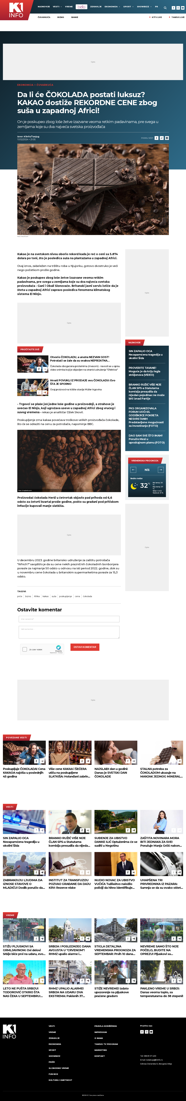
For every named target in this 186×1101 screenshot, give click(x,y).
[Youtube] (183, 8)
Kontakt (99, 1056)
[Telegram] (167, 138)
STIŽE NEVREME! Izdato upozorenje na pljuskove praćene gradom (111, 992)
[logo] (24, 1056)
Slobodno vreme (59, 1068)
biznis (28, 596)
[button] (133, 470)
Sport (127, 6)
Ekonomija (111, 6)
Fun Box (53, 1074)
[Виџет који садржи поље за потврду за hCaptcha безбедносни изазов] (42, 649)
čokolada (87, 596)
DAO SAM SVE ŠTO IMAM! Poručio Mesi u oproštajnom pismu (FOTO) (147, 439)
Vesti (56, 6)
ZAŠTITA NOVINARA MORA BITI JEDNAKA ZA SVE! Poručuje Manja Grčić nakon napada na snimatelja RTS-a (160, 842)
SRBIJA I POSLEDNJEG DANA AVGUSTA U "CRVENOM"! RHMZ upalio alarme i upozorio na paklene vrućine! (70, 950)
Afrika (37, 596)
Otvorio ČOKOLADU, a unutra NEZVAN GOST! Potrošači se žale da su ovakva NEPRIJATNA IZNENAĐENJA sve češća (79, 359)
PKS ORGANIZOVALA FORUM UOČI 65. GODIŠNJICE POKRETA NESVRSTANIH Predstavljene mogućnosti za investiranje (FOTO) (146, 417)
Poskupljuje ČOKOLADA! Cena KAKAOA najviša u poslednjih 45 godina (24, 772)
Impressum (100, 1032)
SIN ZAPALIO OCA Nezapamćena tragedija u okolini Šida (146, 355)
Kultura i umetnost (60, 1080)
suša (54, 596)
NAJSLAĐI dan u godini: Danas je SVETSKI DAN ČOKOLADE (111, 772)
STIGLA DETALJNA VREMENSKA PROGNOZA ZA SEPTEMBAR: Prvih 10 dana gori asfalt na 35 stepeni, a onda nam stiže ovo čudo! (115, 950)
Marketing (100, 1050)
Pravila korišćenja (105, 1026)
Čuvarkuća (44, 17)
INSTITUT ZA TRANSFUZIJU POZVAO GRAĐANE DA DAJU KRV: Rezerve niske (70, 883)
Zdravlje (96, 6)
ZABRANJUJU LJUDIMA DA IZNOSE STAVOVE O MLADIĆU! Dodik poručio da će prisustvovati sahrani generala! (23, 884)
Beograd (147, 470)
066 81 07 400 (150, 1056)
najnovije (44, 6)
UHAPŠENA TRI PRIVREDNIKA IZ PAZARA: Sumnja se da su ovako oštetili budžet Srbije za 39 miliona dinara (161, 884)
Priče (52, 1062)
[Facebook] (173, 8)
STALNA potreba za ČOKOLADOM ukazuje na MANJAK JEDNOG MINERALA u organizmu (161, 772)
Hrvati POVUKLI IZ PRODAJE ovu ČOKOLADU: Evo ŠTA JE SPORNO (82, 382)
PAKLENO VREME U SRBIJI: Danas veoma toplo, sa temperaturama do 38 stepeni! (161, 992)
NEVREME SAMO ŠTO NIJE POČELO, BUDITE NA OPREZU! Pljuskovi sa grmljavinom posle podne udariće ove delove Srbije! (159, 950)
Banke (74, 17)
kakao (46, 596)
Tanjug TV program (106, 1044)
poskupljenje (65, 596)
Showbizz (143, 6)
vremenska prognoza (144, 460)
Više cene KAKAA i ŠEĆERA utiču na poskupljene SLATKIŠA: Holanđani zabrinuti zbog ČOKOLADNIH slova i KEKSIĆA (70, 772)
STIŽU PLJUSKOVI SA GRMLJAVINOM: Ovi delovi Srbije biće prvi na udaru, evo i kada (24, 950)
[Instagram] (178, 8)
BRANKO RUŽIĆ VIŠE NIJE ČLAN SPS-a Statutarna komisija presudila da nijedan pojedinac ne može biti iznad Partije (147, 391)
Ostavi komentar (85, 647)
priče (19, 596)
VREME (69, 6)
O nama (98, 1038)
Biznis (60, 17)
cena (77, 596)
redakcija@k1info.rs (154, 1060)
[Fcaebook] (156, 138)
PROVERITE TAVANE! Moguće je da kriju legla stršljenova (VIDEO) (144, 371)
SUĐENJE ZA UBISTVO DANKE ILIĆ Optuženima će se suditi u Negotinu (115, 841)
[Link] (162, 138)
